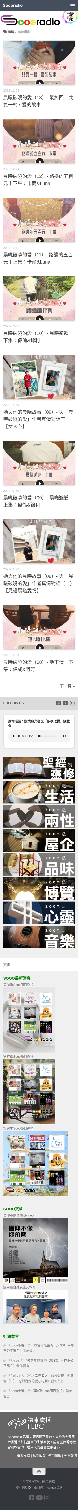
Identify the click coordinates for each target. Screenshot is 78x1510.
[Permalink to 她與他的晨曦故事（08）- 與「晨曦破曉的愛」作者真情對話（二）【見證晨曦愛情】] (39, 541)
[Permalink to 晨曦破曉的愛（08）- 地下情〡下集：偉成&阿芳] (39, 627)
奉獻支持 (23, 1456)
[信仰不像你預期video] (35, 1282)
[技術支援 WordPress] (29, 1487)
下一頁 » (67, 686)
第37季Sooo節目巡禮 (18, 1056)
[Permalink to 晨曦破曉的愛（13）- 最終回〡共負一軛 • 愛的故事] (39, 62)
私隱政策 (39, 1456)
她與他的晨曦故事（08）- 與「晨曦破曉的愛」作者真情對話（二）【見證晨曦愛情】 (39, 583)
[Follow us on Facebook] (58, 703)
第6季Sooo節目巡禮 (48, 1391)
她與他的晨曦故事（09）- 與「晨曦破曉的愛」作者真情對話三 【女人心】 (38, 419)
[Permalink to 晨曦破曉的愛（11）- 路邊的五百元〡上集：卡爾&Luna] (39, 220)
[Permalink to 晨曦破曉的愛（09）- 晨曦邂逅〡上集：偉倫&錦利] (39, 463)
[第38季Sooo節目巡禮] (29, 1051)
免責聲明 (70, 1456)
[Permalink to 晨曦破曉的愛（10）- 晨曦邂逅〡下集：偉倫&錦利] (39, 298)
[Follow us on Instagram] (72, 703)
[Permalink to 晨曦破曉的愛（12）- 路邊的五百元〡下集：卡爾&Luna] (39, 141)
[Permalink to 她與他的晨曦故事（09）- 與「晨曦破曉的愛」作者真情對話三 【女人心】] (39, 377)
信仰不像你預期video (18, 1215)
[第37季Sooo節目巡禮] (29, 1123)
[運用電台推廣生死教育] (35, 1323)
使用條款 (54, 1456)
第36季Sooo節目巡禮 (18, 1128)
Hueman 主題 (54, 1487)
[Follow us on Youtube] (65, 703)
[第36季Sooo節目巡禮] (35, 1195)
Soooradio (13, 5)
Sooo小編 (17, 1345)
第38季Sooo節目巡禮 (18, 985)
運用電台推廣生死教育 (19, 1287)
